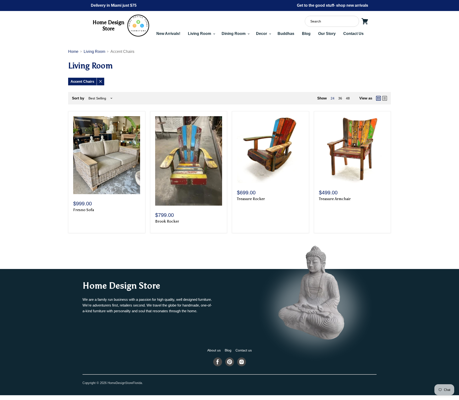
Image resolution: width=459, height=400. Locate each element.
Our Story (327, 34)
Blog (306, 34)
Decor (262, 34)
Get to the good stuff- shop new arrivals (332, 5)
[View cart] (365, 21)
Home (73, 51)
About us (214, 350)
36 (340, 98)
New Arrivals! (168, 34)
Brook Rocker (167, 221)
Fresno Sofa (83, 210)
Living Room (200, 34)
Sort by (78, 98)
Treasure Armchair (335, 199)
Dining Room (234, 34)
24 (332, 98)
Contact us (243, 350)
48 (348, 98)
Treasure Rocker (251, 199)
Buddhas (286, 34)
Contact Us (353, 34)
